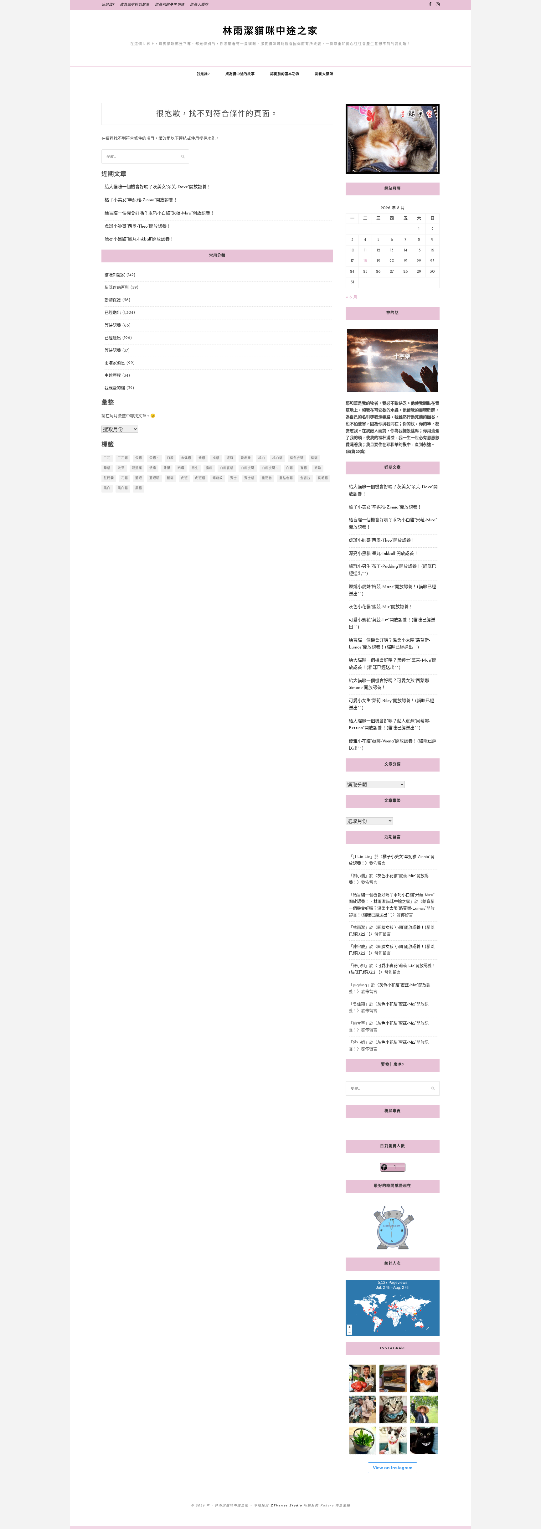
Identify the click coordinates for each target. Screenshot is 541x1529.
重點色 (267, 478)
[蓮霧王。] (362, 1378)
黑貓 (138, 488)
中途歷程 (113, 376)
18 (365, 261)
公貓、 (154, 458)
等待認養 (113, 325)
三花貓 (123, 458)
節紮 (317, 468)
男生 (195, 468)
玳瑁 (181, 468)
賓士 (233, 478)
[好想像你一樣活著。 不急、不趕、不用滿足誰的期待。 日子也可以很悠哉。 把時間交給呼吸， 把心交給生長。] (362, 1440)
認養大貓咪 (199, 5)
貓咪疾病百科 (117, 288)
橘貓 (314, 458)
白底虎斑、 (270, 468)
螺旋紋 (218, 478)
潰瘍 (152, 468)
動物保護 (113, 300)
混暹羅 (137, 468)
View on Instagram (392, 1467)
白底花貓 (227, 468)
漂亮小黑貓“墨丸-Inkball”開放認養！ (139, 239)
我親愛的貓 (115, 388)
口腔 (170, 458)
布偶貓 (186, 458)
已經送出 (113, 313)
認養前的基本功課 (169, 5)
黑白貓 (123, 488)
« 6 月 (351, 297)
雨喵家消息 (115, 363)
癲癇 (209, 468)
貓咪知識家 (115, 275)
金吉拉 (305, 478)
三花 (107, 458)
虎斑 (184, 478)
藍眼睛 (154, 478)
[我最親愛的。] (362, 1409)
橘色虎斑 (297, 458)
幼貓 (201, 458)
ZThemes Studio (286, 1505)
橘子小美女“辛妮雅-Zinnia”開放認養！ (141, 200)
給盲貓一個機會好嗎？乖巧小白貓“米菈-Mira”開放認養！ (159, 213)
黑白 (107, 488)
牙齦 (166, 468)
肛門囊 (109, 478)
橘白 (261, 458)
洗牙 (121, 468)
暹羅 (230, 458)
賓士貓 (249, 478)
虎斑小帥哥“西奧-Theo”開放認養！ (138, 226)
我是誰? (107, 5)
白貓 (289, 468)
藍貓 (170, 478)
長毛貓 (323, 478)
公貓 (138, 458)
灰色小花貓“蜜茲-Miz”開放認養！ (381, 607)
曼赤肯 (246, 458)
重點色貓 (286, 478)
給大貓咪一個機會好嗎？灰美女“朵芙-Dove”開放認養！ (158, 187)
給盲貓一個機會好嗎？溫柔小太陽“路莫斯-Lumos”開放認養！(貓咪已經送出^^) (392, 908)
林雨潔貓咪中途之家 (270, 30)
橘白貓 (277, 458)
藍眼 (138, 478)
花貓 (124, 478)
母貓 (107, 468)
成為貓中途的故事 (134, 5)
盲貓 (303, 468)
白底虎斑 (248, 468)
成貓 (216, 458)
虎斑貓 (200, 478)
